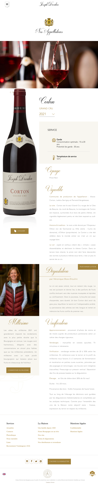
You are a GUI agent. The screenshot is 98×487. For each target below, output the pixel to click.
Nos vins (41, 435)
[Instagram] (27, 461)
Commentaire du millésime (18, 370)
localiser (21, 231)
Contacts (9, 432)
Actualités (10, 428)
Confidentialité (75, 428)
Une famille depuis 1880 (47, 428)
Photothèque (11, 435)
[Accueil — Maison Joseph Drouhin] (49, 4)
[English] (4, 473)
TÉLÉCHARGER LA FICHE (88, 267)
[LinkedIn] (40, 461)
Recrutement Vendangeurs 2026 (18, 446)
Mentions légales (76, 432)
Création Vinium (50, 482)
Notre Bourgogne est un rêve (48, 432)
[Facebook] (31, 461)
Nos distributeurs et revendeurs (49, 442)
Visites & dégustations (46, 439)
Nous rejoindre (11, 439)
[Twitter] (36, 461)
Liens (8, 442)
